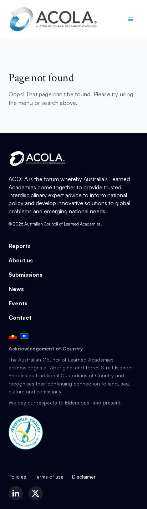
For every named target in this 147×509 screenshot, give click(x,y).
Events (18, 303)
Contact (20, 317)
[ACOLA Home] (53, 19)
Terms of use (49, 477)
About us (21, 260)
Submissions (25, 274)
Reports (20, 245)
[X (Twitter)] (36, 493)
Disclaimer (84, 477)
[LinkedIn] (16, 493)
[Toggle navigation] (130, 19)
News (16, 288)
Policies (17, 477)
